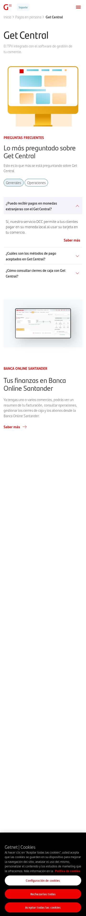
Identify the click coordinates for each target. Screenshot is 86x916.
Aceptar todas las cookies (43, 907)
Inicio (7, 17)
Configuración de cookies (43, 880)
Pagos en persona (28, 17)
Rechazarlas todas (43, 894)
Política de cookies (67, 871)
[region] (43, 874)
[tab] (14, 182)
